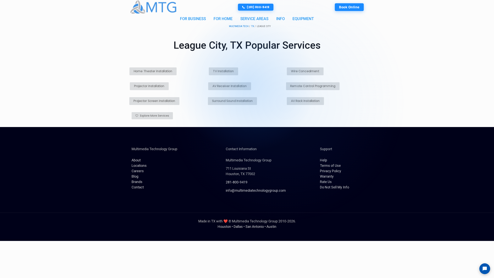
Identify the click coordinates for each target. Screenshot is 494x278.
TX (252, 26)
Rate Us (326, 182)
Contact (138, 187)
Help (323, 160)
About (136, 160)
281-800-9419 (236, 182)
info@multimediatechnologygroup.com (256, 190)
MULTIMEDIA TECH (239, 26)
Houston (224, 227)
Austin (271, 227)
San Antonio (254, 227)
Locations (139, 166)
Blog (135, 176)
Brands (137, 182)
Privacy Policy (330, 171)
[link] (153, 7)
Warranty (327, 176)
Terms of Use (330, 166)
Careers (138, 171)
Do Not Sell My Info (334, 187)
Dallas (238, 227)
